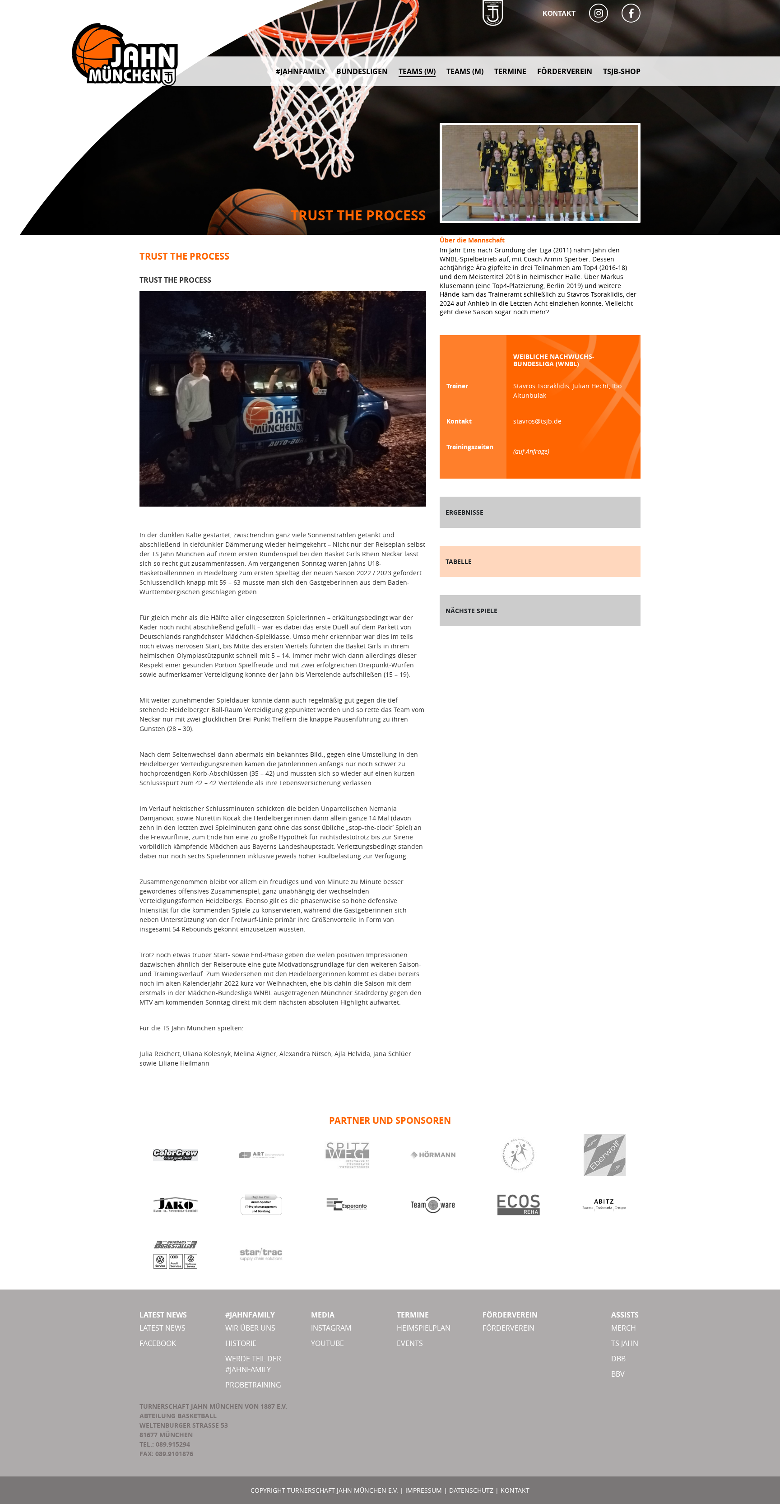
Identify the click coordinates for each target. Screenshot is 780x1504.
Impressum (423, 1490)
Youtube (327, 1343)
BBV (618, 1374)
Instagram (331, 1328)
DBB (618, 1359)
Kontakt (559, 13)
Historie (240, 1343)
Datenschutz (471, 1490)
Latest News (162, 1328)
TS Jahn (624, 1343)
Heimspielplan (423, 1328)
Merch (623, 1328)
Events (410, 1343)
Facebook (157, 1343)
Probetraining (253, 1385)
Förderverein (508, 1328)
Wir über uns (250, 1328)
